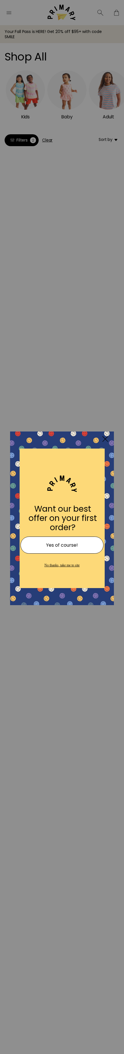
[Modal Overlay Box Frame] (62, 527)
